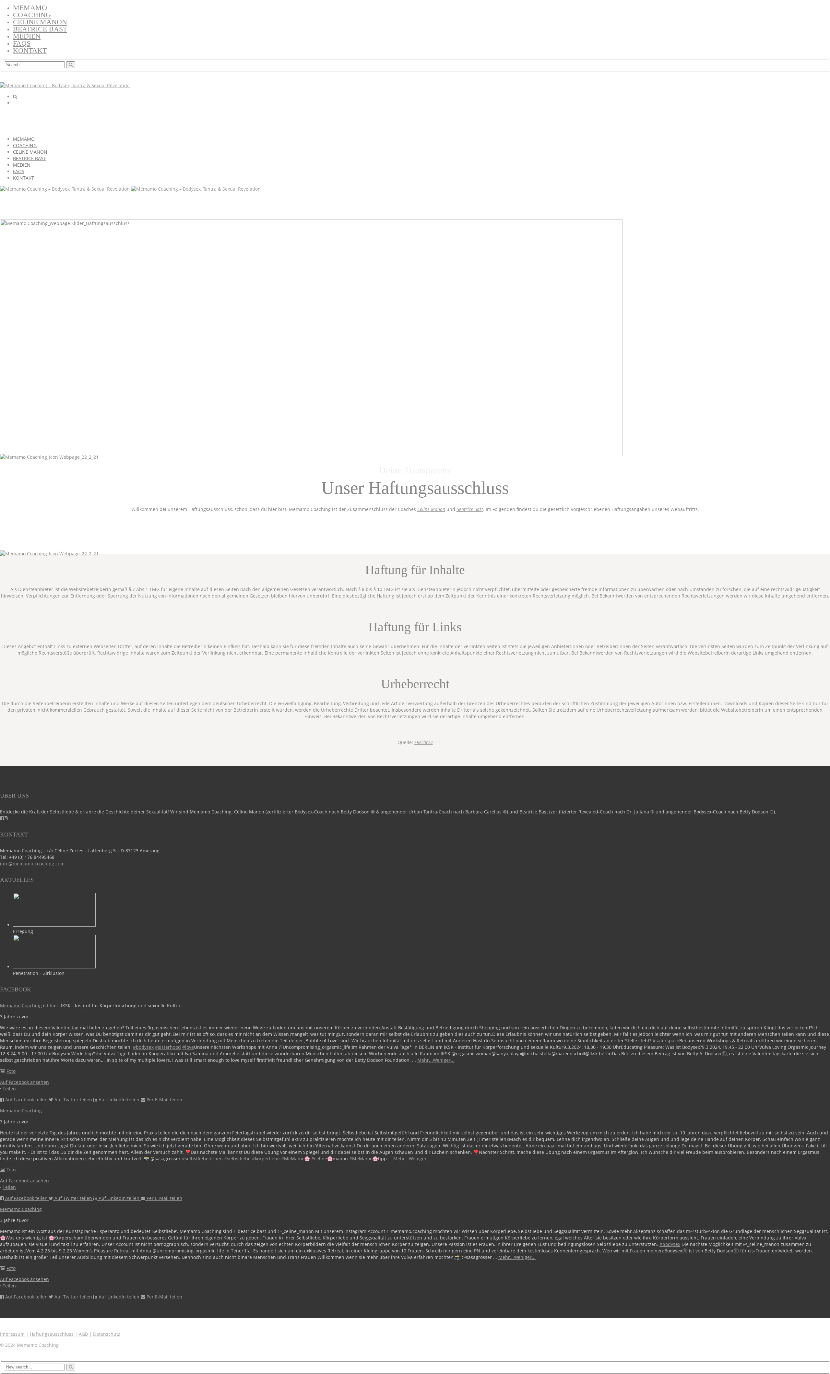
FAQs (21, 43)
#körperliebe (266, 1158)
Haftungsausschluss (52, 1334)
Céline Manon (431, 509)
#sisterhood (168, 1047)
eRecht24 (423, 742)
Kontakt (30, 50)
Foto (11, 1071)
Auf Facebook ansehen (24, 1082)
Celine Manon (40, 22)
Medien (27, 36)
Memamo (30, 8)
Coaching (32, 15)
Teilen (9, 1088)
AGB (83, 1334)
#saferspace (666, 1040)
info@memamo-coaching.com (32, 863)
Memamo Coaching (21, 1005)
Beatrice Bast (40, 29)
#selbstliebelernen (202, 1158)
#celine (319, 1158)
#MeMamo (292, 1158)
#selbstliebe (237, 1158)
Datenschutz (106, 1334)
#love (188, 1047)
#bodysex (143, 1047)
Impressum (12, 1334)
